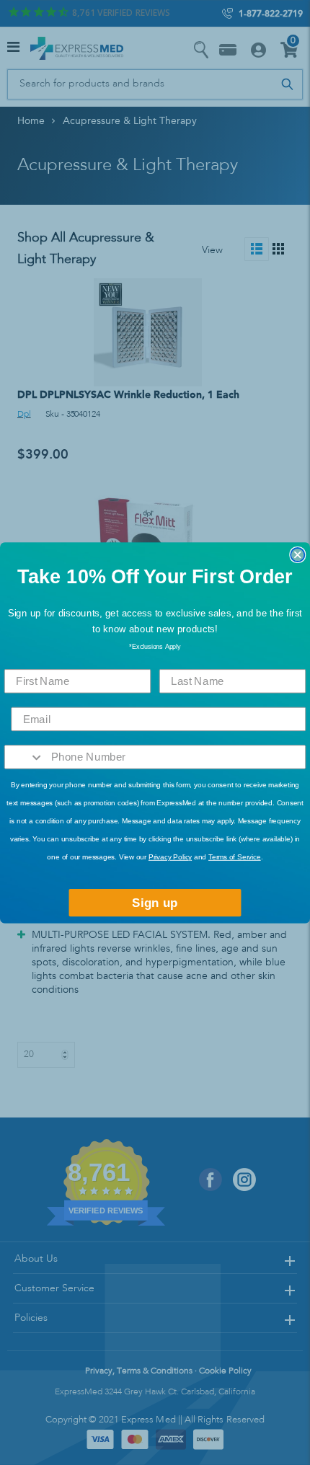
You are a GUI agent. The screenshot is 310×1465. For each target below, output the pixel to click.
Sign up (154, 902)
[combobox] (24, 757)
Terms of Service (234, 857)
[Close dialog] (297, 554)
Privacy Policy (170, 857)
